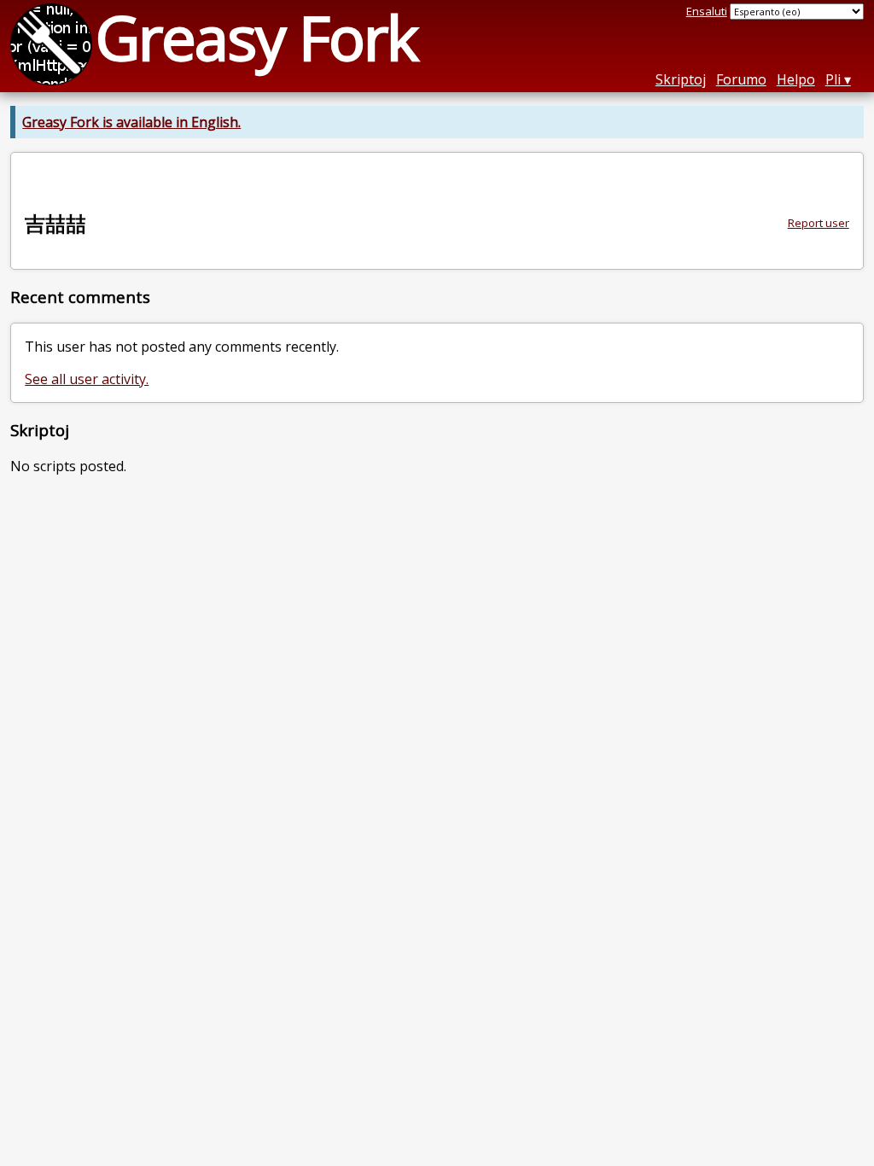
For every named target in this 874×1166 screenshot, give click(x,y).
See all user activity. (87, 379)
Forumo (741, 79)
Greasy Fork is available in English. (131, 122)
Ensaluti (706, 11)
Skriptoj (681, 79)
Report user (818, 222)
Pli (833, 79)
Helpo (796, 79)
